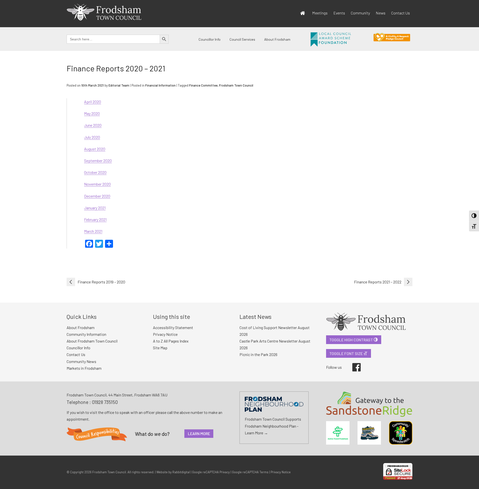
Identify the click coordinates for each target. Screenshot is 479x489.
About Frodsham (277, 39)
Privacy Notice (165, 334)
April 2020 (92, 101)
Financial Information (160, 85)
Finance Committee (203, 85)
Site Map (160, 347)
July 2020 (92, 137)
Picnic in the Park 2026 (258, 354)
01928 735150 (105, 402)
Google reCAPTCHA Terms (250, 472)
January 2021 (95, 207)
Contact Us (400, 12)
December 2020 (97, 196)
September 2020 (98, 160)
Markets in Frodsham (84, 368)
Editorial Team (119, 85)
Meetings (320, 12)
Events (339, 12)
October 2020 (95, 172)
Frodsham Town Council (236, 85)
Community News (81, 361)
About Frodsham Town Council (92, 341)
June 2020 (93, 125)
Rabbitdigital (181, 472)
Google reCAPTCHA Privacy (211, 472)
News (380, 12)
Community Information (86, 334)
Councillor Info (210, 39)
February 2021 (95, 219)
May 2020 (92, 113)
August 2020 (94, 148)
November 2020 (97, 184)
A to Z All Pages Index (171, 341)
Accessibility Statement (173, 327)
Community (360, 12)
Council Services (242, 39)
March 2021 (93, 231)
